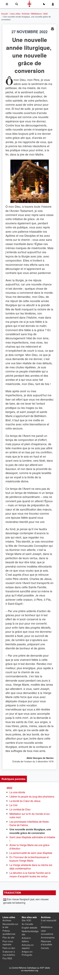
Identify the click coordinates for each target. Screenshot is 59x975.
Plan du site (8, 937)
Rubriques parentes (13, 779)
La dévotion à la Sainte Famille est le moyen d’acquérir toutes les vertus (30, 874)
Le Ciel (13, 805)
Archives (25, 13)
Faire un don (9, 948)
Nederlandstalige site (30, 932)
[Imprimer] (52, 29)
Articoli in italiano (26, 939)
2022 (45, 13)
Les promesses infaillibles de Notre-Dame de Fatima (29, 823)
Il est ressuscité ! (48, 922)
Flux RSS (7, 958)
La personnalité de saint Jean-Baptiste (30, 853)
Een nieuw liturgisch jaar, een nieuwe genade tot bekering (26, 900)
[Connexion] (52, 4)
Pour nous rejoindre (8, 942)
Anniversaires (48, 937)
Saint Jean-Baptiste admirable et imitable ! (32, 838)
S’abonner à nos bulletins (9, 953)
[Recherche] (16, 4)
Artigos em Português (27, 953)
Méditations (36, 13)
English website (29, 927)
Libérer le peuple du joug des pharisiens (31, 796)
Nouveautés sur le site (10, 925)
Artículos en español (28, 946)
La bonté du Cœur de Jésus (24, 801)
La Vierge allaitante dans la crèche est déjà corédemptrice (30, 866)
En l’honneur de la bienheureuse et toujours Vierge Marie (29, 858)
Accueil (4, 13)
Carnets (45, 948)
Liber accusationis (47, 932)
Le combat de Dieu (20, 809)
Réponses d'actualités (46, 942)
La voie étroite (17, 792)
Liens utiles (15, 13)
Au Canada (27, 924)
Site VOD (26, 920)
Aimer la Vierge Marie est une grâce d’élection (29, 846)
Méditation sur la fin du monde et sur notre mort (29, 815)
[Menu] (7, 4)
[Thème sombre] (44, 4)
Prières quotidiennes (9, 932)
